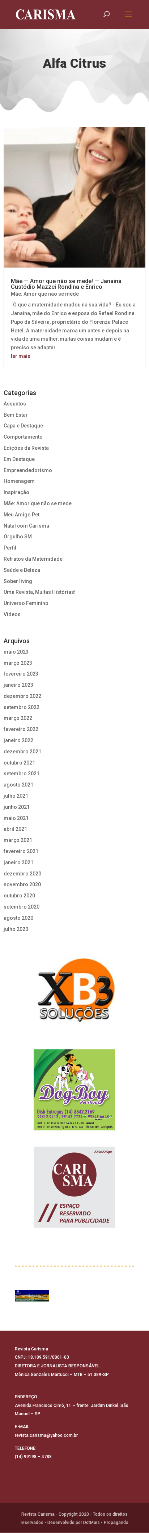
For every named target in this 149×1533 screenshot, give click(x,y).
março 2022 (18, 718)
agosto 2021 (18, 785)
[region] (74, 992)
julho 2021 (16, 796)
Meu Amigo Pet (21, 514)
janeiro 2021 (18, 862)
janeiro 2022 (18, 740)
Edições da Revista (26, 448)
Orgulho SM (18, 536)
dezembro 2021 (22, 751)
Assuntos (15, 404)
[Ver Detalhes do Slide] (32, 1296)
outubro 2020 (19, 895)
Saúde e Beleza (22, 570)
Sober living (18, 581)
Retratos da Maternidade (33, 559)
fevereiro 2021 (21, 851)
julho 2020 (16, 929)
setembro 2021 (21, 773)
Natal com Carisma (26, 526)
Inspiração (16, 492)
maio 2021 (16, 818)
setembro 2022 (21, 707)
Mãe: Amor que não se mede (45, 294)
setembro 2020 (21, 907)
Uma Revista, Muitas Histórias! (40, 592)
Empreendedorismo (28, 470)
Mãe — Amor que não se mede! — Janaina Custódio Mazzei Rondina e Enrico (66, 284)
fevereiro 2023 (21, 674)
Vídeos (12, 614)
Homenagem (19, 481)
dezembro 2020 (22, 874)
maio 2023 (16, 652)
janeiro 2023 (18, 685)
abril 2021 (15, 829)
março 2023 (18, 663)
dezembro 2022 (22, 696)
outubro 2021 (19, 763)
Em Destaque (19, 459)
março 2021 (18, 840)
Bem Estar (16, 415)
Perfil (10, 548)
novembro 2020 (22, 884)
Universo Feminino (26, 603)
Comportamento (23, 437)
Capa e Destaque (23, 426)
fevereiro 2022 (21, 729)
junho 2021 (17, 807)
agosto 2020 (18, 918)
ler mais (20, 356)
